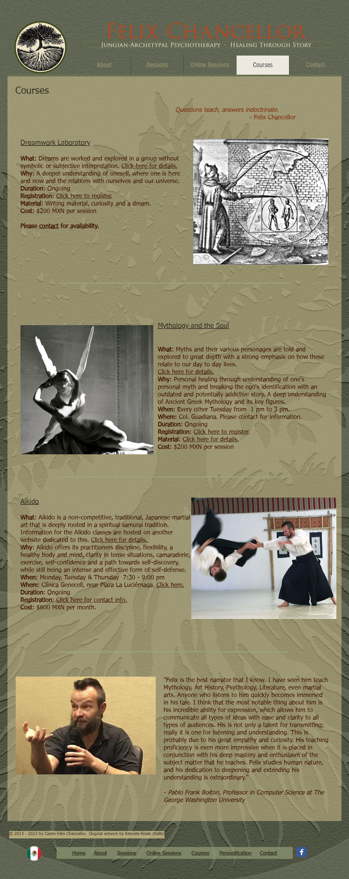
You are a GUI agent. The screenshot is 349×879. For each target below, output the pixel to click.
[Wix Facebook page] (302, 852)
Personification (235, 853)
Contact (268, 853)
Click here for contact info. (91, 600)
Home (79, 853)
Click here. (170, 585)
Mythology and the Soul (193, 325)
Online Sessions (164, 853)
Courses (200, 853)
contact (49, 226)
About (100, 853)
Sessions (126, 853)
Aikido (29, 501)
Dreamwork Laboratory (55, 142)
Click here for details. (120, 540)
